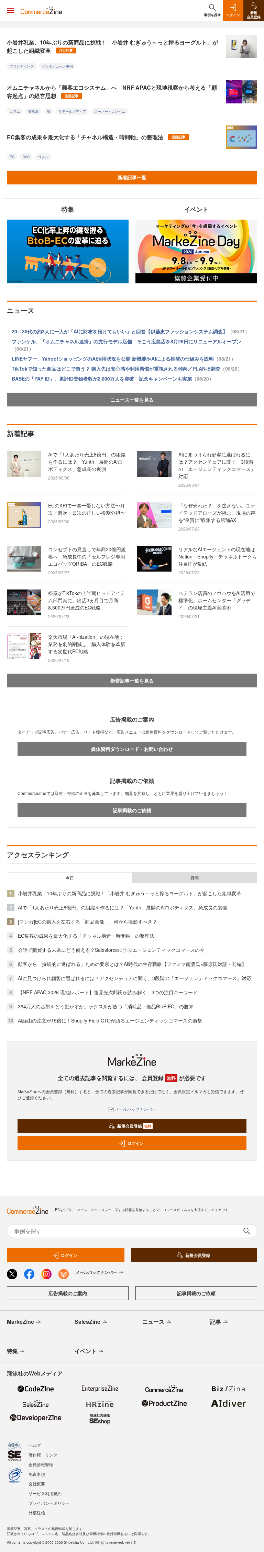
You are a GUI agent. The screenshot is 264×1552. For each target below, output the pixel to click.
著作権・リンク (43, 1455)
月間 (194, 878)
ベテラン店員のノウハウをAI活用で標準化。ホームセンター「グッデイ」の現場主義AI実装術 (216, 600)
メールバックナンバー (135, 1109)
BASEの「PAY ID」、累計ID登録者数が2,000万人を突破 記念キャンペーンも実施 (113, 378)
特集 (12, 1351)
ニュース (153, 1322)
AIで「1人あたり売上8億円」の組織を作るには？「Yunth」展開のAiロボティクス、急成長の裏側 (86, 461)
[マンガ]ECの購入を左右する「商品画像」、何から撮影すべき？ (87, 921)
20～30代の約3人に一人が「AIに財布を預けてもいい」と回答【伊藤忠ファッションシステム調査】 (131, 331)
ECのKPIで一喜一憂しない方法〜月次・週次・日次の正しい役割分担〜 (86, 509)
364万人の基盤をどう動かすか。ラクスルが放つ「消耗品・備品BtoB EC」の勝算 (106, 1006)
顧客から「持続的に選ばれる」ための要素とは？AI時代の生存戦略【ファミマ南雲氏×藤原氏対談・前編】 (132, 963)
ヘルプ (35, 1445)
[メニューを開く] (10, 10)
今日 (70, 878)
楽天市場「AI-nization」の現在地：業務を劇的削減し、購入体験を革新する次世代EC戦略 (86, 644)
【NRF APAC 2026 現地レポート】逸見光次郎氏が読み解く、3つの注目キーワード (108, 992)
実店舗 (33, 111)
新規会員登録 (134, 1126)
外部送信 (37, 1512)
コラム (15, 111)
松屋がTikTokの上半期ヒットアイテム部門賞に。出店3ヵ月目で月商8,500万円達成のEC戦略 (86, 600)
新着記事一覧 (132, 177)
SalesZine (87, 1322)
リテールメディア (72, 111)
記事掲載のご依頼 (132, 810)
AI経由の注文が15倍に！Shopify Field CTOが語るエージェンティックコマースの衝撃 (110, 1020)
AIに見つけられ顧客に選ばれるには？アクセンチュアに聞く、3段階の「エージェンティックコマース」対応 (216, 465)
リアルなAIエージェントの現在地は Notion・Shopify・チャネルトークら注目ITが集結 (219, 556)
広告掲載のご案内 (67, 1293)
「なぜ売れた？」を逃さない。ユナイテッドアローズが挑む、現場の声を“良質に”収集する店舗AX (216, 512)
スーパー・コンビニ (109, 111)
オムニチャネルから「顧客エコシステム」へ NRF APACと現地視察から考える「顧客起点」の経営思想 (112, 91)
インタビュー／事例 (57, 66)
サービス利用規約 (45, 1493)
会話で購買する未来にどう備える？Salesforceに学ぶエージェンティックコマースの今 (111, 949)
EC (12, 156)
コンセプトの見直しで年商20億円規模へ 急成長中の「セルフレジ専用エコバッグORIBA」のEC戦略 (87, 556)
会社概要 (37, 1484)
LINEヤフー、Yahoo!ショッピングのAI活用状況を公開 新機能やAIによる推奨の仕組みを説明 (124, 358)
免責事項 (37, 1474)
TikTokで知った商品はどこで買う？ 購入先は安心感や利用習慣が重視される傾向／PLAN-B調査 (127, 368)
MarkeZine (20, 1322)
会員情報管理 (41, 1464)
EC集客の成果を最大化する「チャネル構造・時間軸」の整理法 (96, 137)
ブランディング (22, 66)
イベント (86, 1351)
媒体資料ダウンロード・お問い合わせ (132, 748)
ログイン (135, 1143)
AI (48, 111)
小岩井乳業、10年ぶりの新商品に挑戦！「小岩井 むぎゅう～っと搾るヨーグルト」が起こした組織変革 (112, 46)
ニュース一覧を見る (132, 399)
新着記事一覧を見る (132, 680)
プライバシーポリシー (49, 1503)
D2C (26, 156)
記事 (215, 1322)
